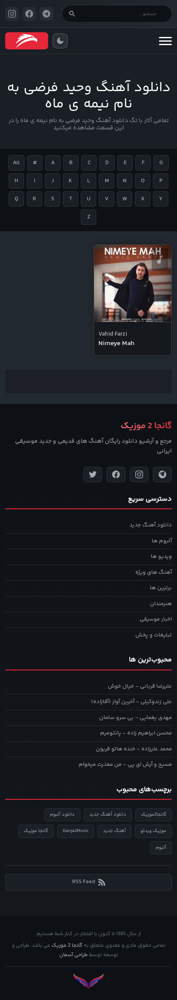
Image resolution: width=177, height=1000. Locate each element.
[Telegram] (162, 474)
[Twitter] (92, 474)
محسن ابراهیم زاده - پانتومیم (136, 733)
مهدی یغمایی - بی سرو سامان (135, 717)
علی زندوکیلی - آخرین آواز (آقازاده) (131, 701)
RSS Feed (83, 882)
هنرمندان (161, 603)
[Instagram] (139, 474)
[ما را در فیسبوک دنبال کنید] (29, 14)
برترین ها (161, 588)
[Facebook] (116, 474)
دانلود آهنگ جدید (150, 525)
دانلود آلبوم (62, 814)
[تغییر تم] (60, 41)
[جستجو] (72, 14)
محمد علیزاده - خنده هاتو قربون (134, 749)
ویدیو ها (161, 556)
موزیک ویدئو (153, 831)
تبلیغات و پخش (153, 635)
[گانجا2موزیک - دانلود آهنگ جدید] (26, 40)
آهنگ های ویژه (153, 572)
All (16, 163)
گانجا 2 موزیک (67, 946)
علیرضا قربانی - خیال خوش (140, 686)
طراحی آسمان (73, 955)
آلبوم (161, 847)
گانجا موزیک (36, 831)
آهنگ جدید (114, 831)
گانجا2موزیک (153, 814)
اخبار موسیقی (156, 619)
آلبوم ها (162, 541)
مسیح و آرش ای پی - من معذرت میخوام (125, 764)
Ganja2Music (75, 831)
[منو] (165, 41)
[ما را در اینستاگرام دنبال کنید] (12, 14)
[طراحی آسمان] (88, 981)
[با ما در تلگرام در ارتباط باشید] (46, 14)
